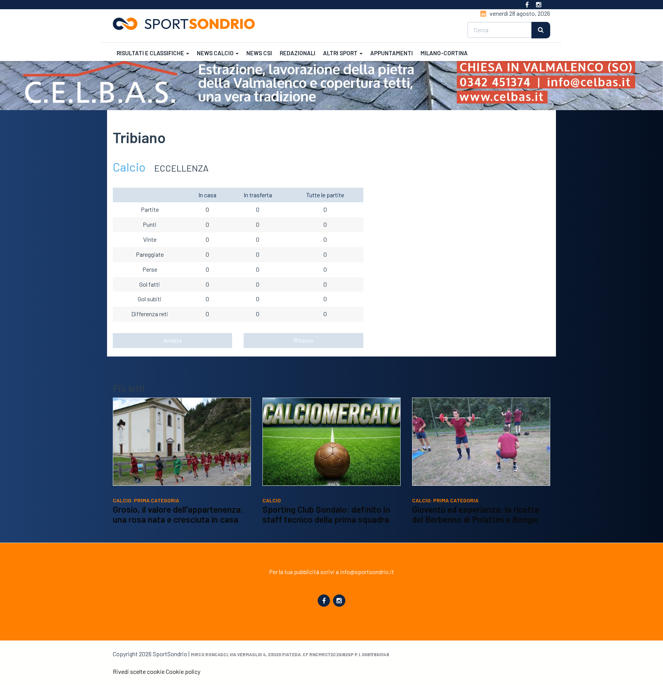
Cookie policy (183, 671)
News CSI (259, 53)
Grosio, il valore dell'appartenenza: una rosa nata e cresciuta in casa (178, 514)
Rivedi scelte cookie (139, 671)
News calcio (216, 53)
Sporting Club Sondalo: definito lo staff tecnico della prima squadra (326, 514)
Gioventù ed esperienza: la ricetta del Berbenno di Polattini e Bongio (475, 514)
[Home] (187, 24)
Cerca (540, 30)
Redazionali (297, 53)
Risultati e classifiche (151, 53)
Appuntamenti (391, 53)
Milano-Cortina (444, 53)
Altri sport (341, 53)
